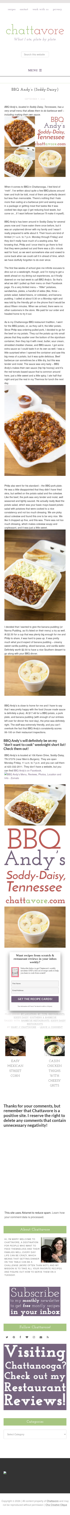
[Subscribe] (48, 1337)
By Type (42, 1014)
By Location (29, 1014)
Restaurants (57, 1014)
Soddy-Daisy (21, 1018)
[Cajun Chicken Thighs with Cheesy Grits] (54, 1054)
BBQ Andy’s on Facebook (27, 770)
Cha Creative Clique (56, 1504)
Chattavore (35, 22)
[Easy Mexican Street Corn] (15, 1054)
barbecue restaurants (35, 1021)
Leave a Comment (51, 1027)
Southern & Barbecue (43, 1018)
